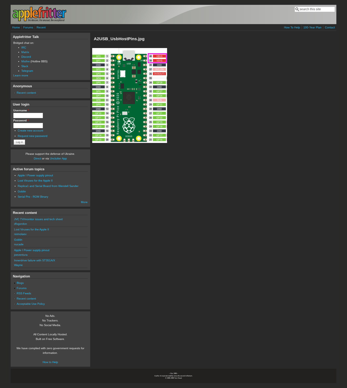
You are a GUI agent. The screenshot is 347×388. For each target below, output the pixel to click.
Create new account (30, 130)
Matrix (25, 52)
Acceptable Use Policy (31, 303)
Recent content (26, 92)
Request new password (32, 136)
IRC (23, 47)
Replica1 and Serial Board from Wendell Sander (48, 186)
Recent (41, 27)
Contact (330, 27)
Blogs (20, 282)
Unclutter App (58, 158)
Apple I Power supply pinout (35, 175)
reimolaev (20, 234)
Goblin (22, 191)
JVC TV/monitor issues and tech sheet (38, 219)
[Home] (39, 21)
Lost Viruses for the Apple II (35, 180)
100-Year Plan (312, 27)
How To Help (292, 27)
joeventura (21, 254)
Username (21, 110)
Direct (37, 158)
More (84, 202)
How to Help (50, 362)
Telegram (27, 70)
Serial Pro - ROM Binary (33, 196)
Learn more (20, 75)
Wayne (18, 265)
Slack (24, 66)
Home (16, 27)
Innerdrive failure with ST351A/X (34, 260)
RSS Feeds (24, 293)
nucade (18, 244)
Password (21, 120)
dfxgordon (20, 223)
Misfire (25, 61)
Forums (28, 27)
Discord (26, 56)
